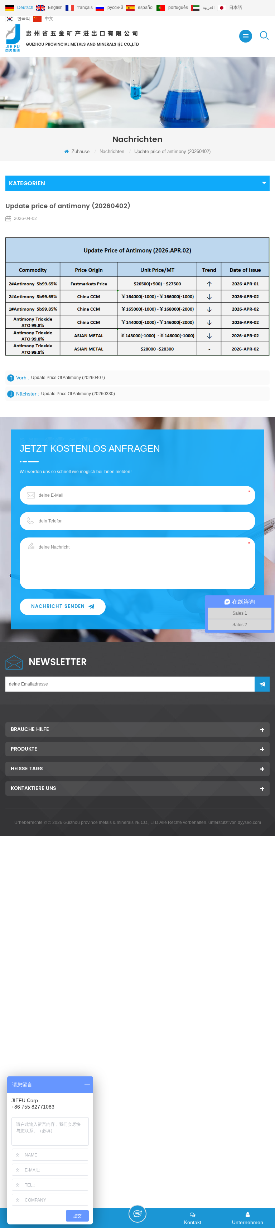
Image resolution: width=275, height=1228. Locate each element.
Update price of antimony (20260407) (68, 377)
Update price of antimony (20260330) (78, 393)
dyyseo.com (249, 822)
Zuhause (80, 151)
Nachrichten (112, 151)
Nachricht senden (58, 606)
